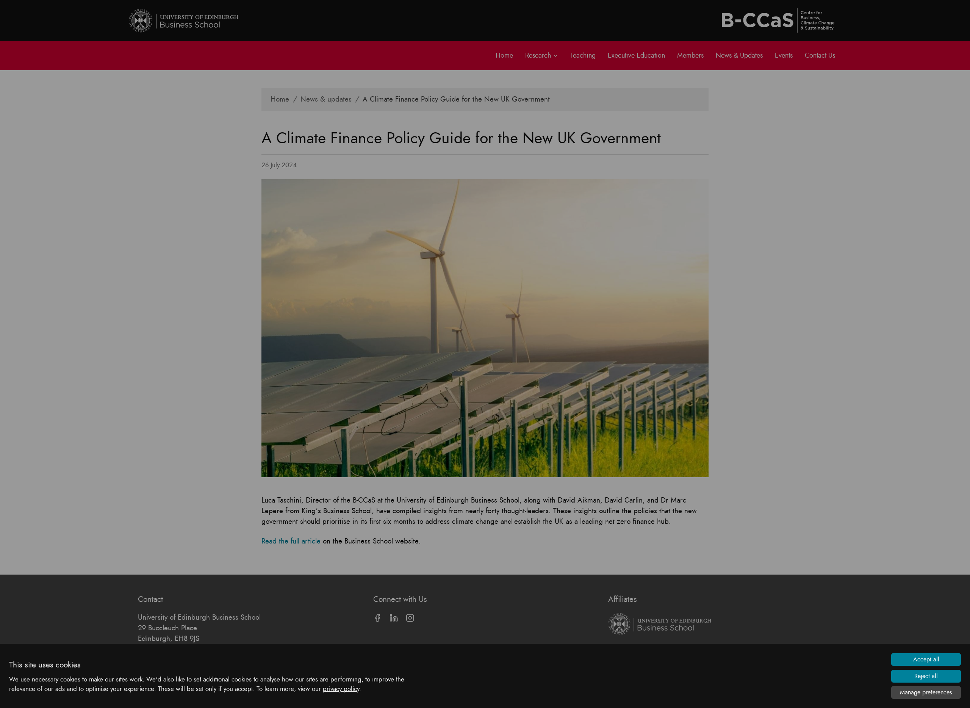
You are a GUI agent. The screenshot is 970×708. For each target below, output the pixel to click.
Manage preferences (926, 692)
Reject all (926, 676)
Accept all (926, 659)
